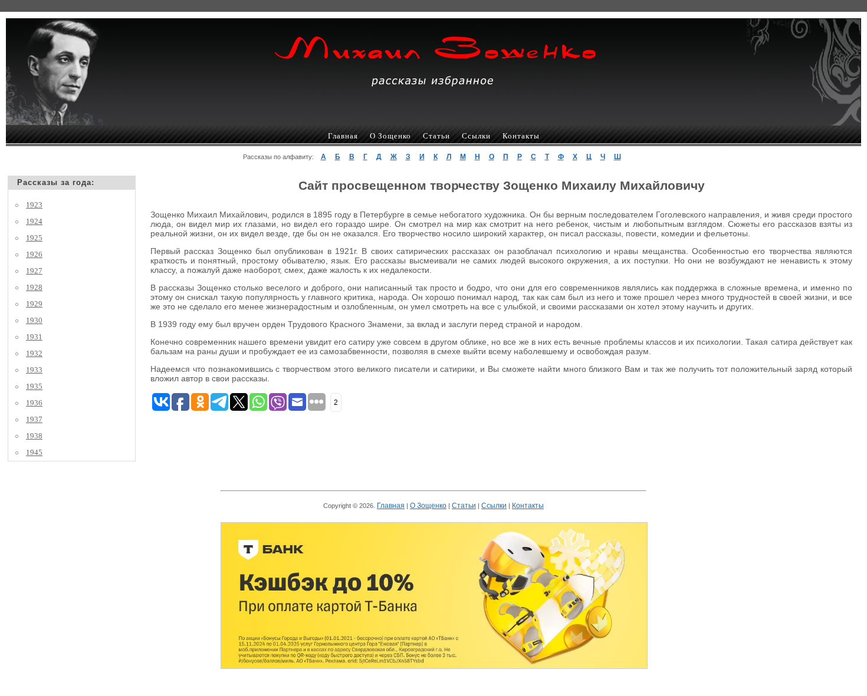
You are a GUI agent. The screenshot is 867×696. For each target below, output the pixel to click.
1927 (34, 270)
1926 (34, 254)
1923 (34, 204)
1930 (34, 320)
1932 (34, 353)
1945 (34, 452)
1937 (34, 419)
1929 (34, 303)
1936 (34, 402)
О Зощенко (390, 135)
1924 (34, 221)
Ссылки (476, 135)
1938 (34, 435)
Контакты (521, 135)
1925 (34, 237)
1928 (34, 287)
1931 (34, 336)
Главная (343, 135)
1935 (34, 386)
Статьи (436, 135)
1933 (34, 369)
